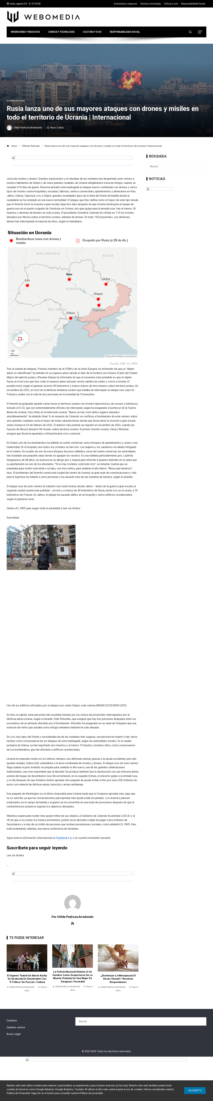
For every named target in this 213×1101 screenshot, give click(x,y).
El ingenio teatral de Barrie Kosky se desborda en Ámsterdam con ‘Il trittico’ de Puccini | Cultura (27, 979)
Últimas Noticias (16, 101)
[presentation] (10, 970)
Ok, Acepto (195, 1090)
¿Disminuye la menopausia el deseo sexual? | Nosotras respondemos (118, 979)
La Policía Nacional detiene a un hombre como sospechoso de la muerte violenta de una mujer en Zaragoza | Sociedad (73, 976)
